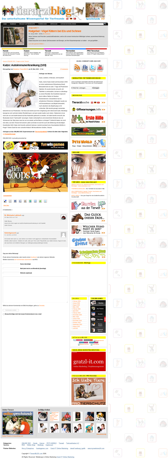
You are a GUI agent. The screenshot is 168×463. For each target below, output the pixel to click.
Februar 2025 (76, 309)
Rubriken (13, 24)
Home (5, 24)
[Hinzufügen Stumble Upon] (31, 203)
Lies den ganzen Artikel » (36, 44)
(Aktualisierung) (101, 434)
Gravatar (41, 305)
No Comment (46, 33)
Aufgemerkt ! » (34, 28)
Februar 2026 (76, 301)
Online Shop (31, 445)
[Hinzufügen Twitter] (46, 203)
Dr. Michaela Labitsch (12, 215)
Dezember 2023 (77, 314)
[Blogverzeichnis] (83, 344)
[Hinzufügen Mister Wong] (26, 203)
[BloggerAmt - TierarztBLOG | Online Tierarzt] (99, 340)
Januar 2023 (76, 318)
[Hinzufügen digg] (10, 203)
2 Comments (64, 69)
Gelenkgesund (10, 233)
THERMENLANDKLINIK (78, 188)
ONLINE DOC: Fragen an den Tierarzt (18, 61)
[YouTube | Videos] (100, 70)
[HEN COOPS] (35, 172)
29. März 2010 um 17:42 (10, 217)
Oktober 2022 (77, 322)
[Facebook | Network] (84, 70)
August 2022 (76, 326)
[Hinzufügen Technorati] (41, 203)
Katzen (42, 443)
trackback (34, 257)
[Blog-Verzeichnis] (78, 340)
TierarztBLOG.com (36, 453)
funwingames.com (42, 448)
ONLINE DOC (26, 443)
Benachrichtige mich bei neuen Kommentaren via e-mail (23, 314)
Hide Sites (6, 205)
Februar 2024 (76, 312)
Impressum (53, 24)
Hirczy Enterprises (28, 448)
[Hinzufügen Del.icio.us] (5, 203)
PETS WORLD (51, 443)
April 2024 (75, 311)
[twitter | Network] (92, 70)
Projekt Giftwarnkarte (27, 24)
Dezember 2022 (77, 320)
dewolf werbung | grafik (77, 448)
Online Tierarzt (7, 410)
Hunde (35, 443)
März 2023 (76, 316)
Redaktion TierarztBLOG (20, 69)
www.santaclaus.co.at (84, 186)
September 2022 (77, 324)
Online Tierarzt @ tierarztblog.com (12, 436)
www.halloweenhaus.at (84, 192)
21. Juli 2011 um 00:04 (10, 235)
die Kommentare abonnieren (23, 259)
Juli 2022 (75, 328)
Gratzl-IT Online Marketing (59, 448)
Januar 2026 (76, 303)
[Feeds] (77, 70)
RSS (23, 445)
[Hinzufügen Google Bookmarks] (21, 203)
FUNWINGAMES (42, 24)
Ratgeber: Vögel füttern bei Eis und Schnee (55, 31)
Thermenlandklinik (41, 131)
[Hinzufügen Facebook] (15, 203)
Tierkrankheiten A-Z (72, 443)
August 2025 (76, 305)
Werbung (40, 445)
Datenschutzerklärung (68, 24)
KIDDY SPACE (75, 195)
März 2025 (76, 307)
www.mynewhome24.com (96, 448)
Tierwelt (61, 443)
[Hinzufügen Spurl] (36, 203)
